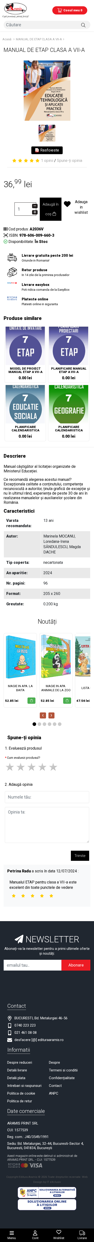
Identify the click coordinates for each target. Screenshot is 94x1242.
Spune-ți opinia (69, 160)
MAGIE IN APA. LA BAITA (20, 688)
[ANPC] (47, 1192)
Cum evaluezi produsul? (23, 757)
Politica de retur (19, 1101)
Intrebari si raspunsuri (24, 1085)
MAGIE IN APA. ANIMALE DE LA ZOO (56, 688)
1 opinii (47, 160)
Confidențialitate (62, 1078)
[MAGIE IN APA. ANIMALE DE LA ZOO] (56, 656)
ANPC (53, 1093)
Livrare (82, 1238)
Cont (35, 1238)
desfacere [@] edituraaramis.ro (39, 1040)
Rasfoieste (49, 150)
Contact (55, 1085)
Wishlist (58, 1238)
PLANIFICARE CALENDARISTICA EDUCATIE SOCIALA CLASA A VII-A (25, 429)
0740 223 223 (25, 1025)
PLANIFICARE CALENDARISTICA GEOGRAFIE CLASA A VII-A (68, 429)
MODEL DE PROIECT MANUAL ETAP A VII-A (25, 370)
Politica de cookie (21, 1093)
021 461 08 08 (25, 1032)
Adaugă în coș (51, 209)
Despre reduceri (19, 1062)
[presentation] (43, 715)
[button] (34, 724)
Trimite (80, 856)
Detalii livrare (17, 1070)
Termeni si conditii (63, 1070)
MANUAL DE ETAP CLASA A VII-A (39, 39)
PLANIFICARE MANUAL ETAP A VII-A (69, 370)
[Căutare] (83, 25)
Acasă (6, 39)
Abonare (76, 965)
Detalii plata (16, 1078)
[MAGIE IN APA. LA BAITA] (20, 656)
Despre (54, 1062)
